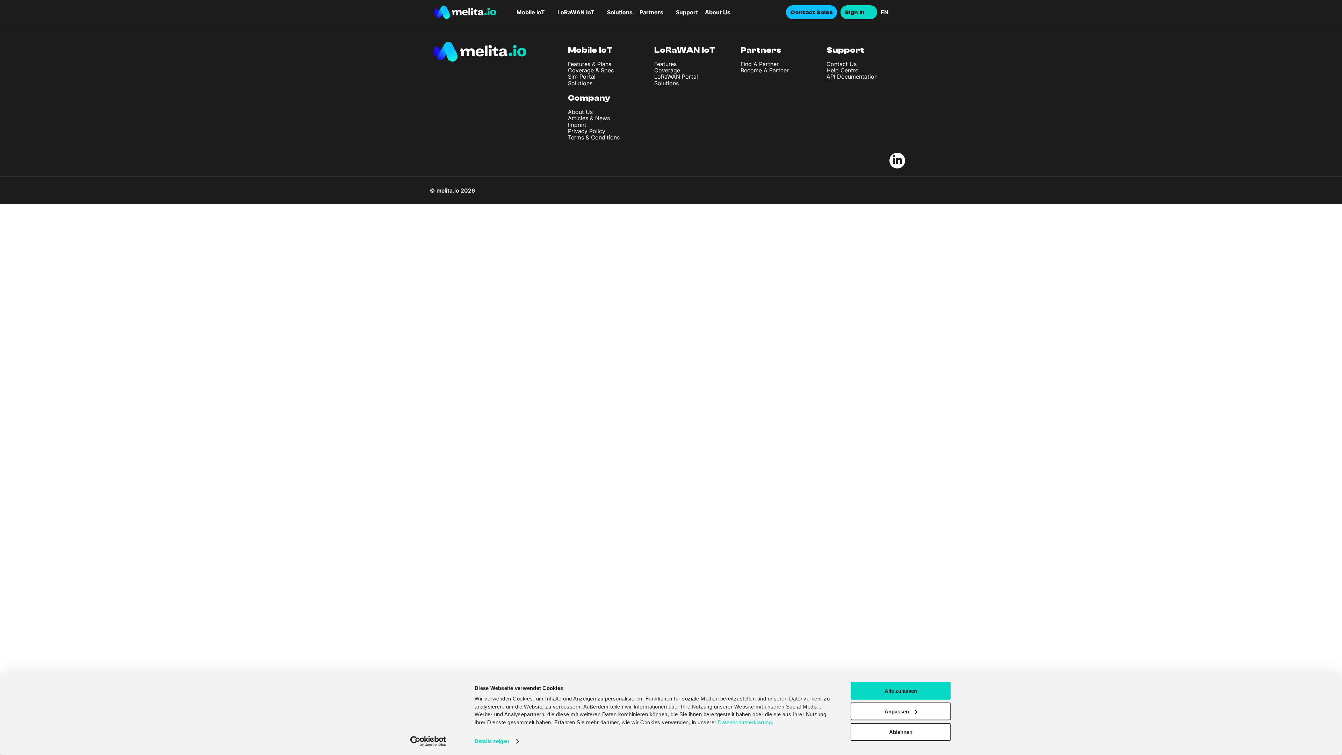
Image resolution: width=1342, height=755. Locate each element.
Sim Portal (582, 76)
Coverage (667, 70)
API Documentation (852, 76)
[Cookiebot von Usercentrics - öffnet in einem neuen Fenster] (428, 741)
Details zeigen (492, 741)
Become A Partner (765, 70)
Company (589, 98)
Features (665, 63)
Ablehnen (900, 732)
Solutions (620, 12)
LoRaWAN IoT (684, 50)
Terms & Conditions (594, 137)
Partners (761, 50)
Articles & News (589, 118)
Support (687, 12)
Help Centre (842, 70)
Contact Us (842, 63)
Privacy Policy (586, 131)
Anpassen (897, 711)
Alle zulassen (901, 691)
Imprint (577, 124)
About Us (717, 12)
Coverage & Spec (591, 70)
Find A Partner (760, 63)
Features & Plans (589, 63)
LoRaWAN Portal (676, 76)
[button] (895, 12)
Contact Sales (811, 12)
